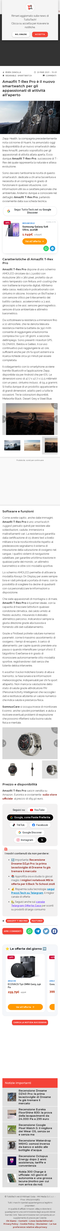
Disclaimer (42, 1224)
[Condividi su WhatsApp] (46, 248)
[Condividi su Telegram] (52, 248)
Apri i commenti (12, 931)
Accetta (40, 34)
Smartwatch (25, 75)
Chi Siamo (11, 1221)
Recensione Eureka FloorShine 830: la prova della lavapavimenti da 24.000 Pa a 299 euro (35, 1114)
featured (37, 921)
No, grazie (21, 34)
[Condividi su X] (46, 931)
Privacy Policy (11, 1224)
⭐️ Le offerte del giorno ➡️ (25, 948)
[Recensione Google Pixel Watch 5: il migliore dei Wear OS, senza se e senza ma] (12, 1129)
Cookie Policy (27, 1224)
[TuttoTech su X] (42, 840)
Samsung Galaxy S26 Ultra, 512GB (35, 228)
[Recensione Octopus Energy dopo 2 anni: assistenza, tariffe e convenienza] (12, 1160)
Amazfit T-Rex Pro (17, 921)
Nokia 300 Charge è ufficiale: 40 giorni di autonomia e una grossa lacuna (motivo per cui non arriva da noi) (35, 1178)
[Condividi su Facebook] (54, 931)
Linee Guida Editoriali (40, 1221)
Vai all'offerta (33, 241)
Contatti (22, 1221)
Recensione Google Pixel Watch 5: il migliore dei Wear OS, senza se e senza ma (35, 1129)
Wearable (10, 75)
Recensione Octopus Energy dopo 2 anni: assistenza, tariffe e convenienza (33, 1161)
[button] (12, 445)
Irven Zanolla (13, 72)
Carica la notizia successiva (30, 1022)
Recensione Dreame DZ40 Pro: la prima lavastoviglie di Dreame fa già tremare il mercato (35, 1097)
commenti (51, 75)
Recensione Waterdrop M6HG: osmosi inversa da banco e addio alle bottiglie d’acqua (35, 1145)
